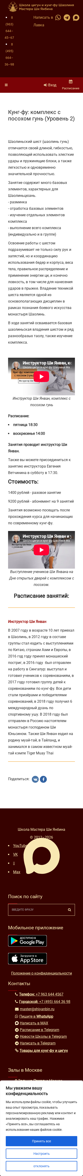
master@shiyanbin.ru (37, 1009)
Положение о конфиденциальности (41, 973)
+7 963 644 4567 (49, 994)
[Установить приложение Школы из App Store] (27, 963)
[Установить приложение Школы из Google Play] (27, 945)
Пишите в (36, 1016)
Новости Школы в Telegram (43, 1036)
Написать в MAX (34, 1023)
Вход (52, 85)
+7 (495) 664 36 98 (54, 1001)
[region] (41, 1128)
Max (16, 872)
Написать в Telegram (38, 1043)
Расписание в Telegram (39, 1030)
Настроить (41, 1153)
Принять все (41, 1141)
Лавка (38, 25)
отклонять (41, 1166)
